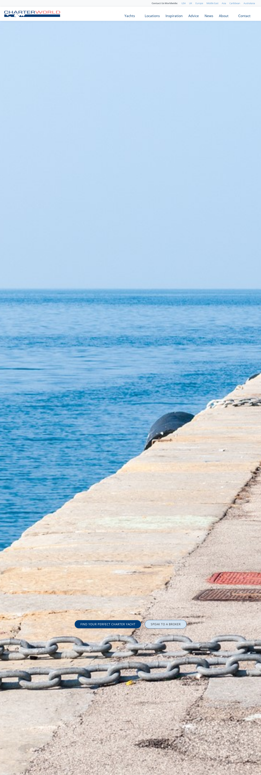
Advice (193, 16)
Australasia (249, 3)
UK (190, 3)
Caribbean (234, 3)
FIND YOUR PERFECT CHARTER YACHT (107, 624)
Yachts (129, 16)
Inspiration (174, 16)
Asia (224, 3)
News (209, 16)
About (224, 16)
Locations (152, 16)
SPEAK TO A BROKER (166, 624)
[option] (130, 387)
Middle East (212, 3)
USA (183, 3)
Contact (244, 16)
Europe (199, 3)
